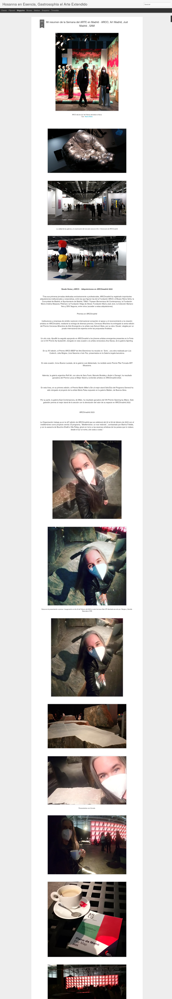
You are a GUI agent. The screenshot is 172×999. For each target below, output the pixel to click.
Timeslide (55, 10)
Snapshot (45, 10)
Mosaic (29, 10)
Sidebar (37, 10)
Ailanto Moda (89, 116)
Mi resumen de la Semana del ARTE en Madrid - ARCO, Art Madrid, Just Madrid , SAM (87, 23)
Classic (4, 10)
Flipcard (12, 10)
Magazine (21, 10)
